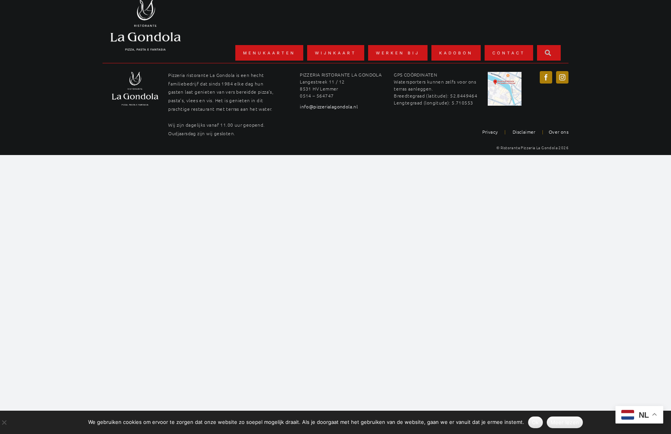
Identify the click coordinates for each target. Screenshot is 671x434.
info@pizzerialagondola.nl (329, 106)
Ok (535, 422)
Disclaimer (524, 132)
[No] (4, 422)
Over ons (558, 132)
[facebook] (546, 77)
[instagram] (562, 77)
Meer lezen (565, 422)
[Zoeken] (549, 53)
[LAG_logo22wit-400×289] (135, 74)
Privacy (490, 132)
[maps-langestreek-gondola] (505, 74)
